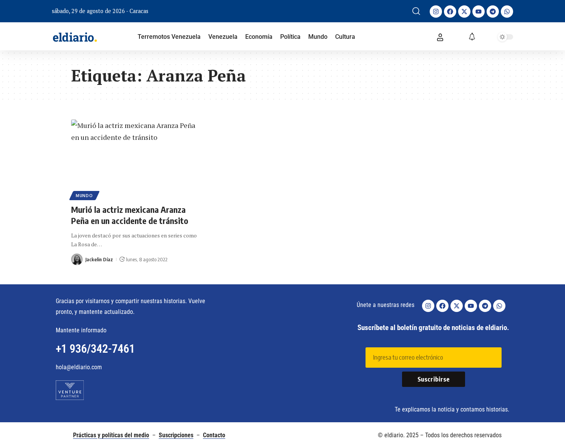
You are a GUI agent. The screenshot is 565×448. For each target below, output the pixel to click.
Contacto (214, 435)
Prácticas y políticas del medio (111, 435)
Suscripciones (176, 435)
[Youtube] (478, 11)
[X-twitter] (464, 11)
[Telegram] (493, 11)
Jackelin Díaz (99, 259)
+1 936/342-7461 (95, 348)
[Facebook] (450, 11)
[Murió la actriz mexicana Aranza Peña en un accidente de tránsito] (136, 158)
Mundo (84, 195)
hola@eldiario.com (79, 367)
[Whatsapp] (507, 11)
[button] (416, 11)
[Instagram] (436, 11)
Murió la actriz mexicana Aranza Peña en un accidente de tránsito (129, 215)
